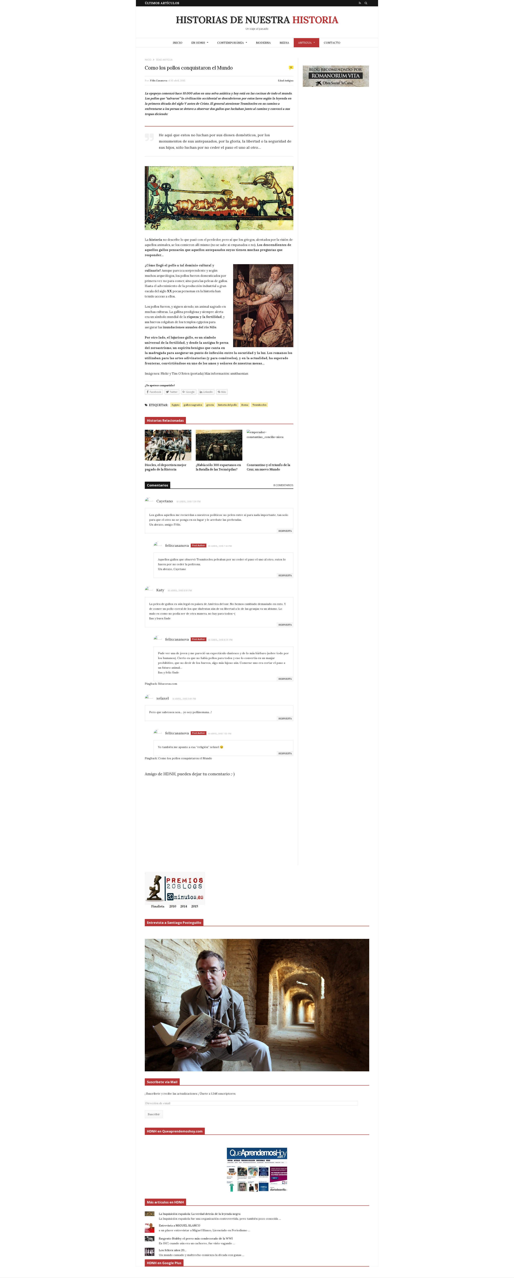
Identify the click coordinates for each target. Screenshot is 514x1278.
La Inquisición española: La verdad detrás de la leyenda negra (199, 1214)
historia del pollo (227, 404)
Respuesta (285, 531)
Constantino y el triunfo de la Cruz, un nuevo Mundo (268, 467)
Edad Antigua (285, 80)
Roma (244, 404)
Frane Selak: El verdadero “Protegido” (212, 3)
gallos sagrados (193, 404)
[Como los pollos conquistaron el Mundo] (219, 198)
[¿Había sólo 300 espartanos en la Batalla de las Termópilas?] (219, 445)
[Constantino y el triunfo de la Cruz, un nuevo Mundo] (270, 445)
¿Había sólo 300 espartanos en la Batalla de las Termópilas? (218, 467)
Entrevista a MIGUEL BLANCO (179, 1225)
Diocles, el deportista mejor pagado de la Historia (165, 467)
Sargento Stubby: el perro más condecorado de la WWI (196, 1238)
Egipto (175, 404)
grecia (210, 404)
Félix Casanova (158, 80)
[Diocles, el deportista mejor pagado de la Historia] (168, 445)
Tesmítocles (259, 404)
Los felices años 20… (173, 1250)
